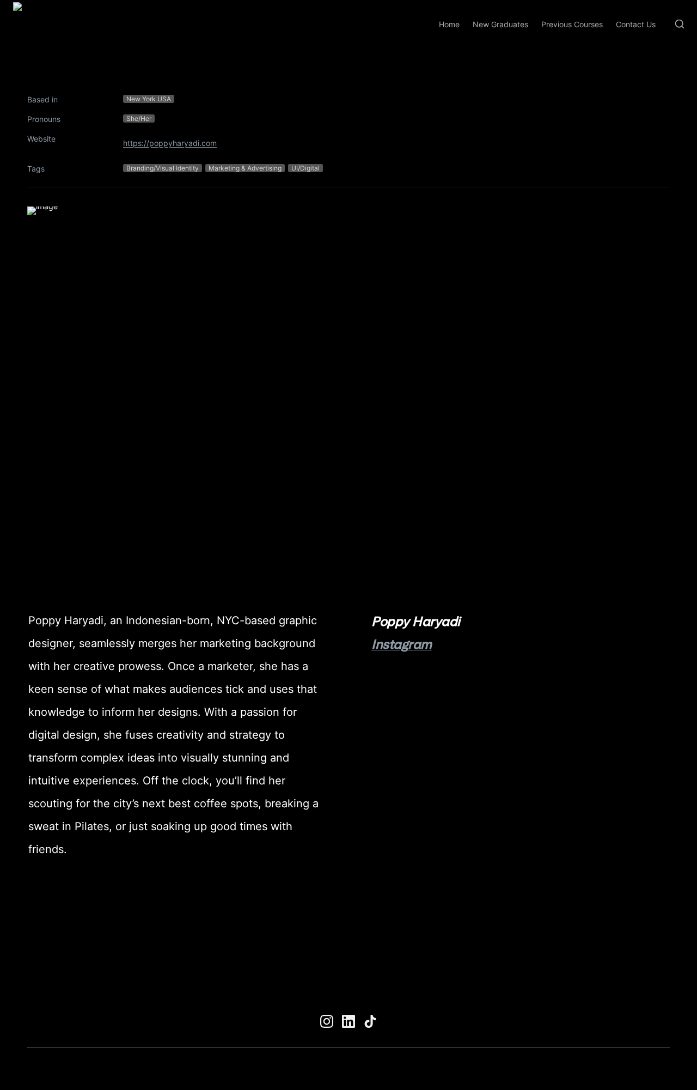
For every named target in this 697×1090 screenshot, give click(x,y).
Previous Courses (572, 24)
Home (449, 24)
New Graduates (500, 24)
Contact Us (636, 24)
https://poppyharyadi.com (170, 143)
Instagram (401, 644)
